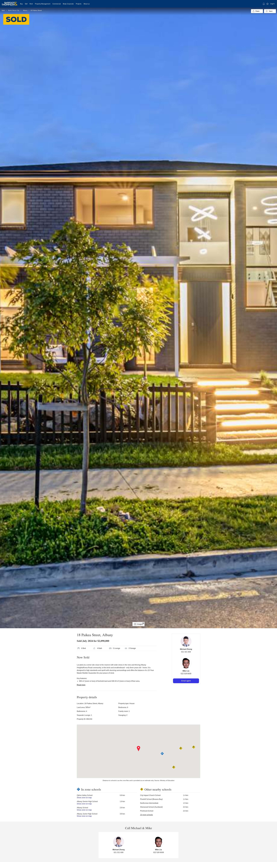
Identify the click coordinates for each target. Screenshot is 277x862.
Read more (81, 685)
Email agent (186, 681)
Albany (25, 10)
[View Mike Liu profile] (186, 663)
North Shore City (13, 10)
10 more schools (146, 815)
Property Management (42, 4)
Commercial (56, 4)
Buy (21, 4)
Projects (78, 4)
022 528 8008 (186, 674)
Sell (26, 4)
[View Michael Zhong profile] (186, 641)
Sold (3, 10)
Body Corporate (68, 4)
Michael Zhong (186, 649)
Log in (272, 4)
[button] (138, 748)
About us (87, 4)
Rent (31, 4)
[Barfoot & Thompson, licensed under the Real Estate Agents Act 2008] (9, 2)
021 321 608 (186, 652)
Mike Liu (186, 671)
